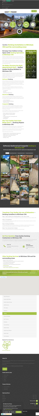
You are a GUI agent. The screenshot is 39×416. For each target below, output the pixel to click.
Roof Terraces (6, 319)
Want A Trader (25, 411)
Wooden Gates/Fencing (8, 302)
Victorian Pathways (7, 316)
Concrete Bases (6, 324)
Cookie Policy (6, 389)
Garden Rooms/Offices (8, 330)
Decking (5, 313)
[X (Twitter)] (3, 8)
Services (5, 380)
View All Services (7, 296)
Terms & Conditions (7, 386)
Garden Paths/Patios (7, 299)
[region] (12, 408)
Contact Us (5, 376)
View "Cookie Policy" (9, 409)
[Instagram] (5, 8)
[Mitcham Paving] (8, 11)
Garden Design (6, 327)
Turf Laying (6, 307)
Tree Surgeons (6, 336)
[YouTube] (6, 8)
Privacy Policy (6, 388)
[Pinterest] (7, 8)
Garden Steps (6, 333)
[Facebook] (2, 8)
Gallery (5, 379)
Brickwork (5, 310)
